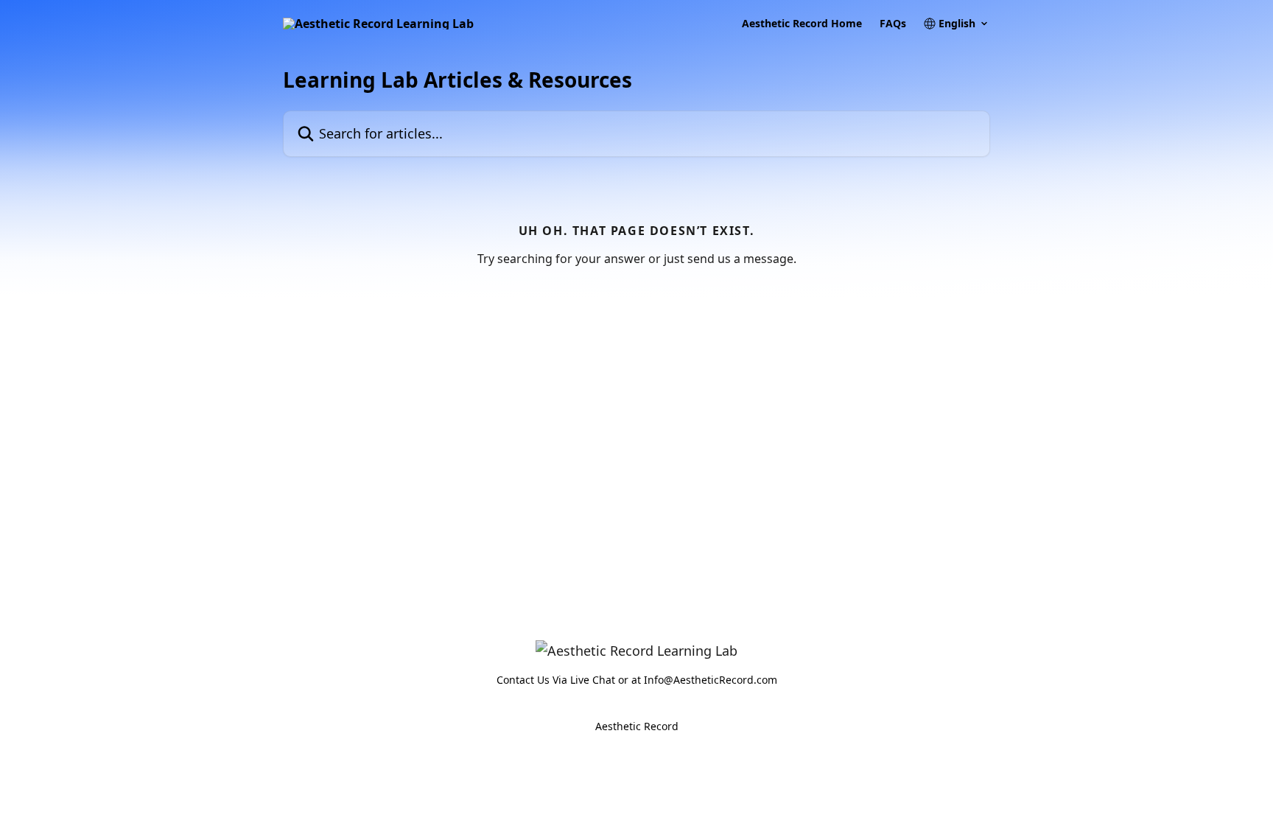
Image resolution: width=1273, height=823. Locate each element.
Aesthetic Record (636, 726)
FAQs (893, 23)
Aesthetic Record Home (802, 23)
